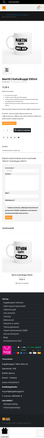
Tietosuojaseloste (11, 327)
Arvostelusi (10, 168)
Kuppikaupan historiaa (13, 302)
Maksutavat (8, 320)
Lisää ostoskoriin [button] (23, 283)
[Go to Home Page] (2, 15)
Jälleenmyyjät (9, 309)
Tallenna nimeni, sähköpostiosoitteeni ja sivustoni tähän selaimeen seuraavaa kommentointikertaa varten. (21, 210)
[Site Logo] (22, 7)
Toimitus (7, 316)
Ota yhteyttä (9, 313)
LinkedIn (11, 137)
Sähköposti (10, 200)
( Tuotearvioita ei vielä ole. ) (19, 82)
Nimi (7, 193)
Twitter (7, 137)
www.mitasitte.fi (10, 382)
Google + (14, 137)
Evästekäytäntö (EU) (12, 341)
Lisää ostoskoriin (23, 130)
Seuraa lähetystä (11, 334)
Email (18, 137)
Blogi (5, 337)
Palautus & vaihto (11, 323)
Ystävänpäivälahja (11, 407)
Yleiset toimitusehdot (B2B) (15, 330)
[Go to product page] (22, 252)
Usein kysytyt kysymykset (14, 306)
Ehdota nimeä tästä (9, 123)
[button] (4, 2)
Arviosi (8, 174)
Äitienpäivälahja (10, 404)
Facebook (3, 137)
